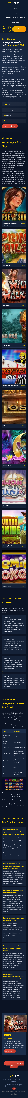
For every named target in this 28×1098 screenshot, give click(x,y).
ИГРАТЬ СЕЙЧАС (10, 126)
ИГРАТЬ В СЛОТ (9, 1051)
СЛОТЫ (15, 8)
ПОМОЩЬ (8, 17)
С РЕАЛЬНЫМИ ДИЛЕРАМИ (15, 13)
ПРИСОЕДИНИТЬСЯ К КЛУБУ (16, 1064)
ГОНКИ (15, 17)
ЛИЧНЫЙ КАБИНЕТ (6, 29)
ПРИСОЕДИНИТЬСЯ (19, 28)
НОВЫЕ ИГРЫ (15, 22)
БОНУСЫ (22, 17)
